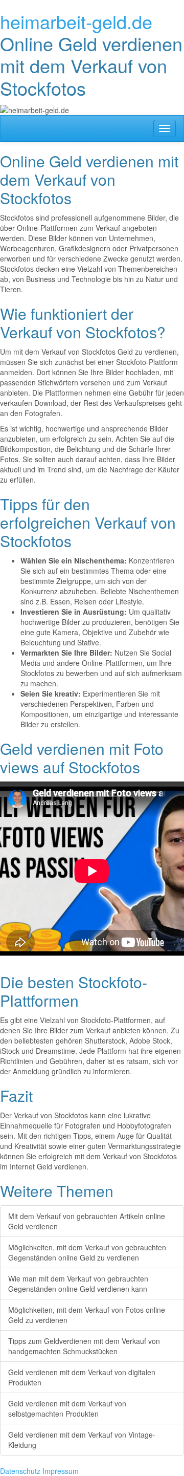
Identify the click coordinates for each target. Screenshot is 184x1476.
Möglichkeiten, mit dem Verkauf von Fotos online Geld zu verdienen (86, 1315)
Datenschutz (20, 1471)
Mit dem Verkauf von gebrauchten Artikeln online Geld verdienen (86, 1221)
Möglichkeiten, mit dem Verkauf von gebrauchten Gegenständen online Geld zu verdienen (87, 1252)
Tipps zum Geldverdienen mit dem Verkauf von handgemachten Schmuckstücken (84, 1346)
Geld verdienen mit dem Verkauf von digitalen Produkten (81, 1377)
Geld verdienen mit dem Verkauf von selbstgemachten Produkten (67, 1408)
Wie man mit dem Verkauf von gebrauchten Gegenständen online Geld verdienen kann (78, 1283)
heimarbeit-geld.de (76, 21)
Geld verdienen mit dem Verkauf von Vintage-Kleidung (81, 1439)
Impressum (60, 1471)
